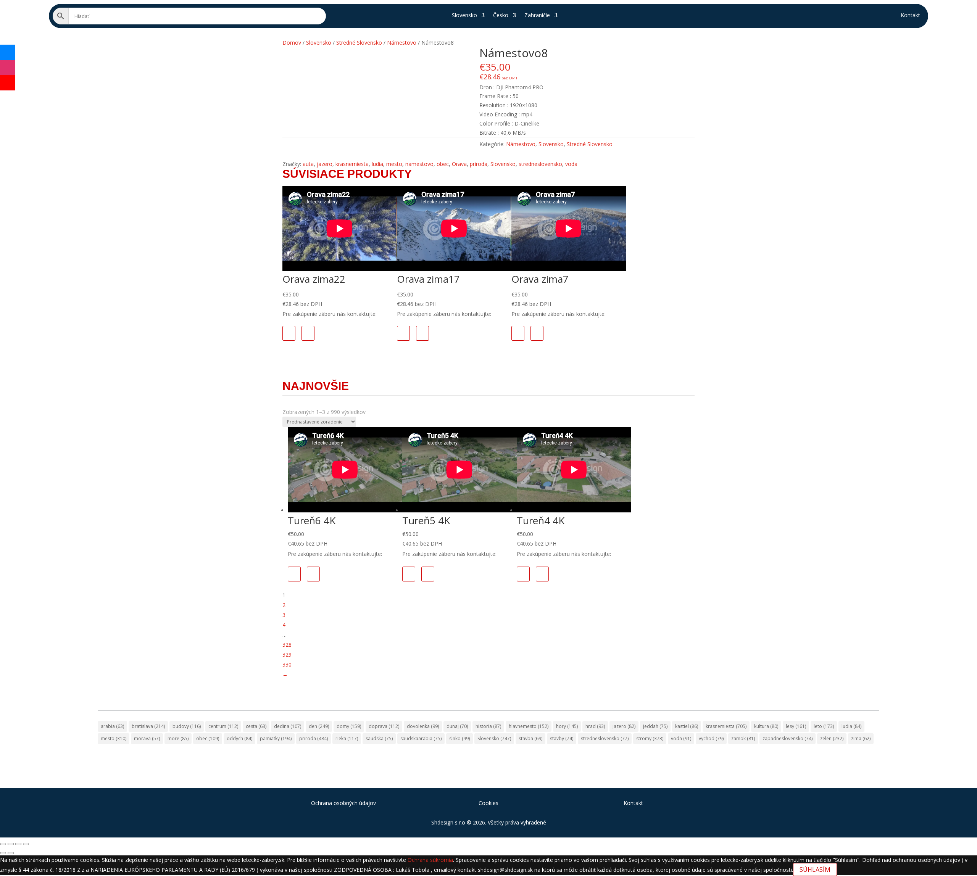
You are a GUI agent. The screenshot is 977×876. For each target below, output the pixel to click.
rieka (346, 738)
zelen (831, 738)
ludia (377, 163)
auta (308, 163)
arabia (112, 726)
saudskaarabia (421, 738)
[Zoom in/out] (3, 844)
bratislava (148, 726)
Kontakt (910, 16)
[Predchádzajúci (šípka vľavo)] (3, 853)
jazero (324, 163)
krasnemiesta (352, 163)
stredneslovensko (540, 163)
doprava (384, 726)
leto (824, 726)
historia (488, 726)
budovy (187, 726)
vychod (711, 738)
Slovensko (464, 16)
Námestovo (520, 144)
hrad (595, 726)
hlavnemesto (528, 726)
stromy (649, 738)
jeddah (655, 726)
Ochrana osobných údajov (343, 803)
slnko (459, 738)
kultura (766, 726)
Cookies (488, 803)
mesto (394, 163)
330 (287, 664)
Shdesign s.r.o (448, 822)
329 (287, 654)
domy (349, 726)
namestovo (419, 163)
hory (567, 726)
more (178, 738)
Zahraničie (537, 16)
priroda (478, 163)
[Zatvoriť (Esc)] (26, 844)
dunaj (457, 726)
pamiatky (276, 738)
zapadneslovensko (788, 738)
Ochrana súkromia (430, 859)
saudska (379, 738)
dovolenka (423, 726)
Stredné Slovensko (590, 144)
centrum (223, 726)
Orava (459, 163)
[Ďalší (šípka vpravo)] (11, 853)
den (319, 726)
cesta (256, 726)
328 (287, 644)
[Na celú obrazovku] (11, 844)
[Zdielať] (18, 844)
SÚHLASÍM (815, 869)
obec (443, 163)
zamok (743, 738)
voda (571, 163)
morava (147, 738)
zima (861, 738)
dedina (287, 726)
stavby (561, 738)
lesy (796, 726)
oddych (239, 738)
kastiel (686, 726)
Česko (500, 16)
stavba (530, 738)
